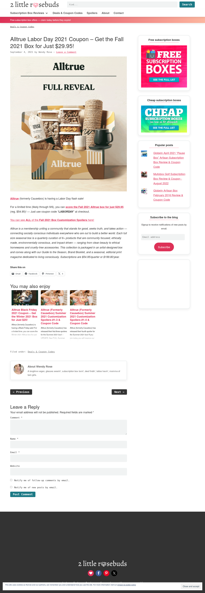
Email (15, 452)
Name (14, 438)
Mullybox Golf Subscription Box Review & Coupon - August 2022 (169, 178)
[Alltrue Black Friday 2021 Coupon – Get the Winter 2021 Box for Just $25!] (25, 297)
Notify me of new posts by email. (35, 487)
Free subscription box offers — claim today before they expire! (40, 19)
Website (15, 466)
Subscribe (164, 247)
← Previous (21, 391)
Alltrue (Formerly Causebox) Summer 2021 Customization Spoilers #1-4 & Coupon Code (82, 316)
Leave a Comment (66, 52)
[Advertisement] (164, 284)
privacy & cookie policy (126, 584)
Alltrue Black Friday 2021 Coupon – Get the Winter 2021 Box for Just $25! (24, 315)
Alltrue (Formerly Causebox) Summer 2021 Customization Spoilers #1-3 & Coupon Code (53, 316)
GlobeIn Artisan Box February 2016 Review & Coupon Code (168, 194)
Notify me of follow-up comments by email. (42, 480)
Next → (119, 391)
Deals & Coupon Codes (41, 351)
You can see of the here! (52, 220)
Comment (16, 417)
